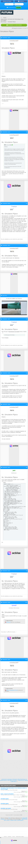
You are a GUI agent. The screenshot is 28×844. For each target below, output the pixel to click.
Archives (9, 836)
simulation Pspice (5, 798)
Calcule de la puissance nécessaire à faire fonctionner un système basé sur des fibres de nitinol (13, 780)
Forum (4, 17)
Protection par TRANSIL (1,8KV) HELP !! (19, 781)
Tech (9, 818)
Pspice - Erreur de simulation (7, 793)
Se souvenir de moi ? (11, 7)
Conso (13, 836)
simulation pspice (5, 803)
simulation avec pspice (6, 808)
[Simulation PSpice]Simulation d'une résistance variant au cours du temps (14, 788)
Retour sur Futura (7, 1)
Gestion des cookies (20, 836)
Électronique (3, 21)
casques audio (13, 820)
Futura (5, 836)
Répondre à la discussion (14, 25)
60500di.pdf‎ (8, 622)
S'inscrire (21, 1)
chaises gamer (20, 820)
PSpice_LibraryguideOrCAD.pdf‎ (12, 690)
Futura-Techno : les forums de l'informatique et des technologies (12, 19)
